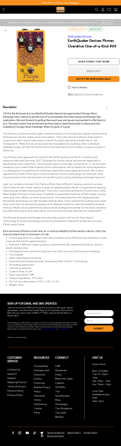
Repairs (11, 378)
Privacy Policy (63, 329)
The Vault (60, 412)
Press (37, 412)
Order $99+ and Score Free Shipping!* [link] (60, 3)
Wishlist (59, 416)
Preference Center (40, 406)
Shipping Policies (16, 382)
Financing (39, 383)
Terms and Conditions (49, 329)
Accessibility (41, 366)
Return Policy (74, 432)
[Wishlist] (109, 9)
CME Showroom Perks (61, 370)
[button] (3, 9)
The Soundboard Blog (62, 396)
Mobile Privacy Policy (42, 389)
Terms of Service (16, 386)
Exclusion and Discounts (41, 372)
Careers (59, 383)
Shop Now (107, 22)
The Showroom (63, 408)
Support (12, 373)
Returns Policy (15, 390)
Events (38, 378)
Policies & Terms (39, 398)
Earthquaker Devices (79, 36)
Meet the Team (64, 378)
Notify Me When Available (93, 79)
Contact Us (13, 369)
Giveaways (61, 404)
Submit (99, 328)
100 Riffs (60, 387)
